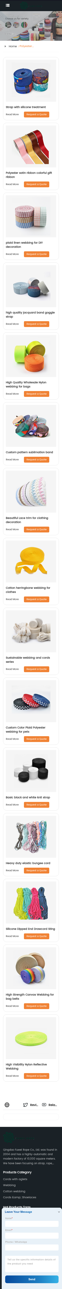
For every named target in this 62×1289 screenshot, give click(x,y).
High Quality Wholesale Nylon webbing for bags (26, 384)
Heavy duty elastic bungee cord (28, 863)
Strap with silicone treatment (26, 107)
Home (13, 46)
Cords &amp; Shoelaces (19, 1197)
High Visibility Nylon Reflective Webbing (26, 1066)
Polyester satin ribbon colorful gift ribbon (29, 175)
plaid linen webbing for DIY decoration (24, 245)
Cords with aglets (15, 1179)
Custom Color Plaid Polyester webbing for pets (25, 729)
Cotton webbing (14, 1191)
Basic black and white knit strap (28, 797)
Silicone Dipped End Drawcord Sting (30, 929)
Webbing (9, 1185)
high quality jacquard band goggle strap (30, 314)
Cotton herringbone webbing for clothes (28, 590)
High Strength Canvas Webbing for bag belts (30, 996)
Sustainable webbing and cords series (28, 660)
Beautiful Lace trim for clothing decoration (27, 520)
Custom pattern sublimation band (29, 452)
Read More (12, 114)
